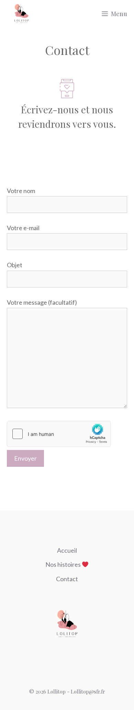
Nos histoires (63, 564)
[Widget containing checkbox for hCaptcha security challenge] (59, 434)
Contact (67, 579)
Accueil (67, 550)
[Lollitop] (21, 13)
